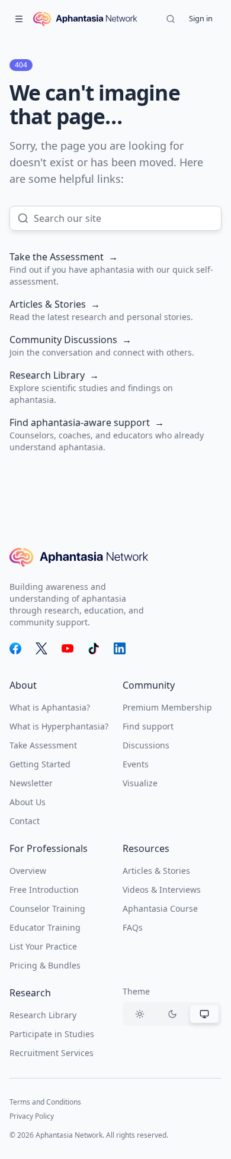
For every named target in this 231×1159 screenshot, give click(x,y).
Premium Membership (167, 707)
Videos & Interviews (162, 889)
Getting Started (39, 764)
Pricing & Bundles (45, 965)
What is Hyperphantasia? (58, 726)
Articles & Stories (156, 870)
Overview (27, 870)
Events (136, 764)
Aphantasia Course (160, 908)
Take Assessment (43, 745)
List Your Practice (43, 946)
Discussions (146, 745)
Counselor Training (47, 908)
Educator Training (45, 927)
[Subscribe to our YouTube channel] (67, 648)
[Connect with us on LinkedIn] (120, 648)
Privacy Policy (31, 1116)
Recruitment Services (51, 1052)
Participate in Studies (51, 1033)
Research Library (42, 1015)
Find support (148, 726)
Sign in (201, 18)
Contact (24, 821)
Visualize (140, 783)
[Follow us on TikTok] (94, 648)
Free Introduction (44, 889)
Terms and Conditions (45, 1102)
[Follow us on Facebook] (15, 648)
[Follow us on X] (41, 648)
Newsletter (31, 783)
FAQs (133, 927)
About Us (27, 802)
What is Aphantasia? (49, 707)
